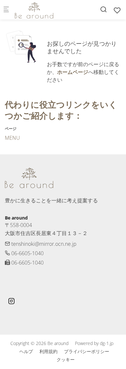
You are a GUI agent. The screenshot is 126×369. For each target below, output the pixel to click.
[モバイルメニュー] (6, 10)
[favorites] (117, 10)
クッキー (66, 359)
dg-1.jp (106, 343)
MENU (12, 137)
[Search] (103, 9)
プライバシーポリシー (86, 351)
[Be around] (41, 9)
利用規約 (48, 351)
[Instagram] (11, 301)
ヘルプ (26, 351)
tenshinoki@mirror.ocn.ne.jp (43, 243)
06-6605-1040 (27, 253)
